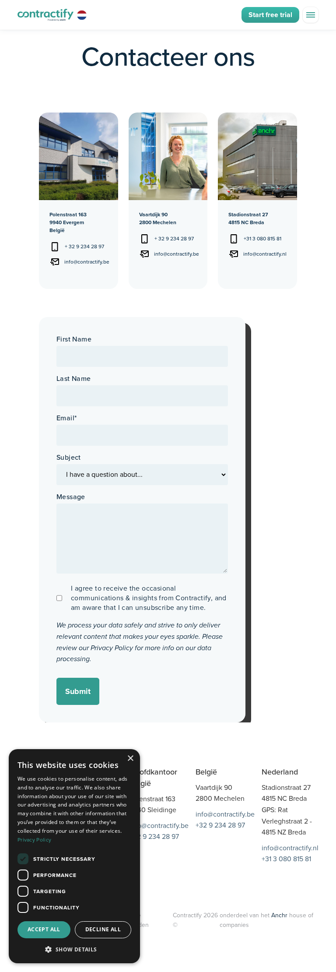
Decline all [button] (103, 929)
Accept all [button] (44, 929)
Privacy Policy (112, 648)
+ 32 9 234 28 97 (84, 246)
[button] (310, 15)
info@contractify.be (86, 262)
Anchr (280, 915)
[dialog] (74, 856)
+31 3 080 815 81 (262, 239)
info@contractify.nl (265, 254)
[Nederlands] (83, 14)
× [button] (130, 758)
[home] (46, 15)
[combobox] (83, 14)
